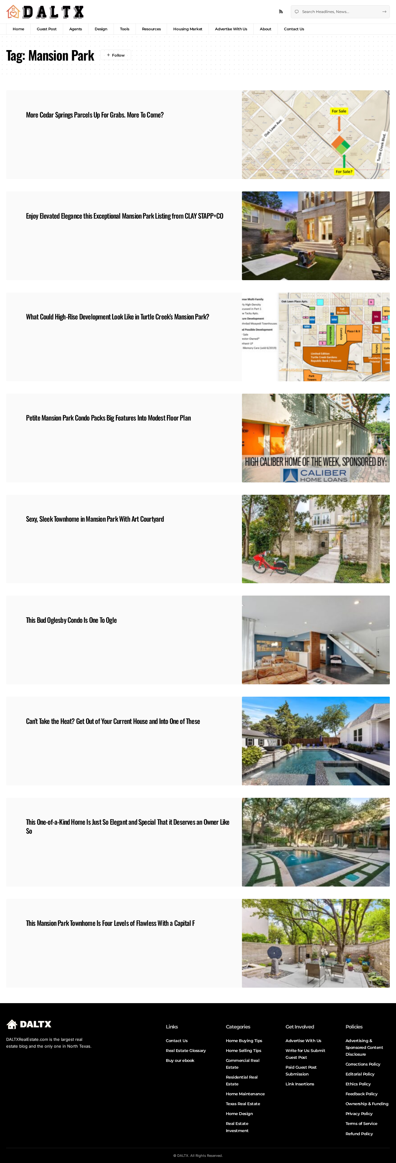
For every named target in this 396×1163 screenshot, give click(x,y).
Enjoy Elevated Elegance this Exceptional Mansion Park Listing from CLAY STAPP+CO (124, 215)
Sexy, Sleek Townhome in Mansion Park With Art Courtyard (95, 519)
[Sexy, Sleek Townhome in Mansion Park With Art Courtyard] (316, 539)
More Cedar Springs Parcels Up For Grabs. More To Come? (95, 114)
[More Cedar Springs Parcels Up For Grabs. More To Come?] (316, 134)
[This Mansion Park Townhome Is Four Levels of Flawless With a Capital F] (316, 943)
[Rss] (281, 11)
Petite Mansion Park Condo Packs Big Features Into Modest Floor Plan (108, 417)
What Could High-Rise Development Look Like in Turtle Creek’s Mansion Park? (117, 316)
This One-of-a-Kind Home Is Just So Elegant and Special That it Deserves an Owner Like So (128, 826)
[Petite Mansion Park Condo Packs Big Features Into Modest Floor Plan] (316, 438)
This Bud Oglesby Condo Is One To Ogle (71, 620)
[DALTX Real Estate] (45, 12)
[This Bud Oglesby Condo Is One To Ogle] (316, 640)
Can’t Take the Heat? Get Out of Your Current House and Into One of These (113, 721)
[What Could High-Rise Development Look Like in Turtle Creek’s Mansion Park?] (316, 337)
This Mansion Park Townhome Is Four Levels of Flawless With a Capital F (110, 923)
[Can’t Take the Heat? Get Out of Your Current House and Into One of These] (316, 741)
